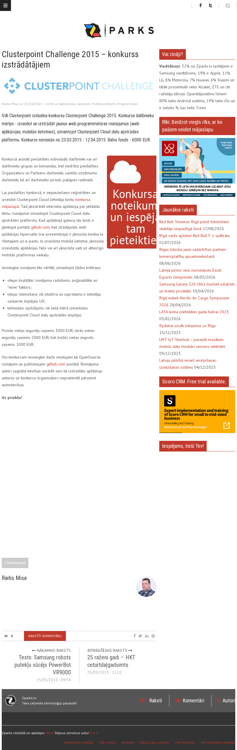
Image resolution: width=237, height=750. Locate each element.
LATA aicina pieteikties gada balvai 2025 (194, 311)
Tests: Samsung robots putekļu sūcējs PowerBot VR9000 (42, 665)
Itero (49, 733)
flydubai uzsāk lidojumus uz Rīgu (187, 325)
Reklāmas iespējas (79, 742)
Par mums (107, 742)
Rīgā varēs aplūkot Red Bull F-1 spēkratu (194, 235)
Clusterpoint (15, 562)
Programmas (127, 104)
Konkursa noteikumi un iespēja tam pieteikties (135, 216)
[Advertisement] (107, 616)
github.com (40, 227)
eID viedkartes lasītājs (218, 742)
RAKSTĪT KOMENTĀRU (45, 636)
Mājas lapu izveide (154, 742)
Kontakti (127, 742)
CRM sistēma (185, 742)
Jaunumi (83, 104)
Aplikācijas (67, 104)
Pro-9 (94, 733)
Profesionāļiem (104, 104)
